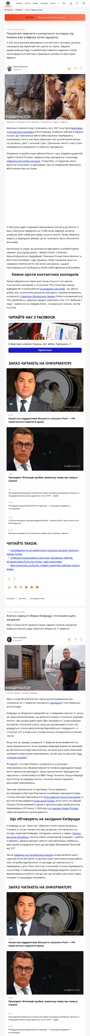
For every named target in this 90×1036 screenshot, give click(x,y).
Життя (27, 3)
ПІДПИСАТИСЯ (45, 350)
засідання (56, 702)
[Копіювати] (81, 68)
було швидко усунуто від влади (62, 797)
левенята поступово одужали (23, 161)
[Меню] (83, 3)
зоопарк (11, 598)
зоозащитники (37, 598)
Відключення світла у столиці (51, 17)
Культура (44, 3)
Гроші (53, 3)
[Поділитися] (75, 68)
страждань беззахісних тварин (37, 296)
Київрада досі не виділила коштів (33, 854)
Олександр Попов (44, 800)
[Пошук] (77, 3)
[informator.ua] (8, 3)
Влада (35, 3)
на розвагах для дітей (52, 288)
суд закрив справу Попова (63, 808)
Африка (22, 598)
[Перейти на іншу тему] (70, 3)
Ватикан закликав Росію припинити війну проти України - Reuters (38, 533)
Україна (19, 3)
